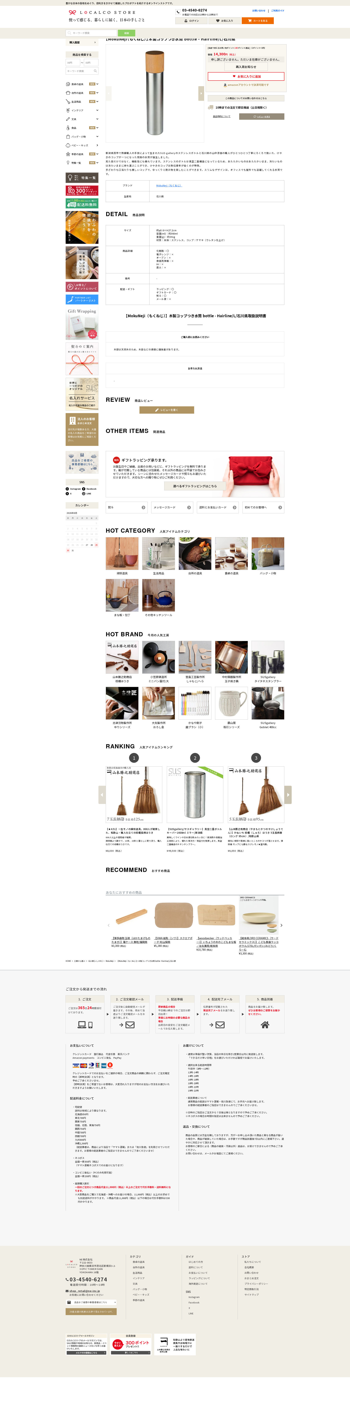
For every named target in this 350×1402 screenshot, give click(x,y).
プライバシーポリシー (256, 1283)
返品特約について (221, 116)
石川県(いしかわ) (95, 961)
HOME (68, 961)
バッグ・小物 (140, 1289)
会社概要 (249, 1267)
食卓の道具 (139, 1262)
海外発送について (198, 1283)
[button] (102, 795)
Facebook (91, 488)
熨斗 (111, 507)
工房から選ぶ (79, 961)
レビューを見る (263, 116)
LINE (89, 493)
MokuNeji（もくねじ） (169, 185)
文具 (135, 1283)
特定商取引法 (251, 1289)
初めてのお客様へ (256, 507)
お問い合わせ (258, 10)
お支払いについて (198, 1272)
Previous (109, 93)
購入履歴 (74, 42)
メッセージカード (165, 507)
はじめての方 (196, 1262)
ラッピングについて (199, 1278)
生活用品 (137, 1272)
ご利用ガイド (277, 10)
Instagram (75, 488)
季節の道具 (139, 1300)
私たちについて (252, 1262)
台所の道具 (139, 1267)
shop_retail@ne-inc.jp (84, 1291)
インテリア (139, 1278)
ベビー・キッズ (141, 1294)
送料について (196, 1267)
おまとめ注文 (251, 1278)
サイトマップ (251, 1294)
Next (201, 93)
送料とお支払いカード (213, 507)
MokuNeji (110, 961)
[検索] (95, 70)
